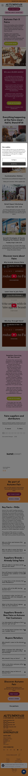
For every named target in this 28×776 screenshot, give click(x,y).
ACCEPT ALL (14, 163)
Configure (14, 159)
